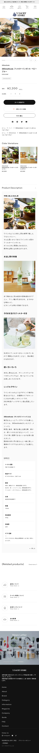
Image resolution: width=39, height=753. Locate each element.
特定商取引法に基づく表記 (9, 740)
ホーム (4, 128)
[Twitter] (22, 122)
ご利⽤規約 (21, 661)
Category (6, 700)
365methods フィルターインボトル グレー (10, 168)
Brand (4, 696)
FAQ (3, 722)
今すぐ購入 (19, 116)
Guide (4, 717)
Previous (31, 60)
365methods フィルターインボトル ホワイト (28, 168)
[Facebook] (12, 122)
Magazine (6, 709)
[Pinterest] (17, 122)
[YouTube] (13, 736)
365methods (6, 65)
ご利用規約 (5, 743)
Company (6, 713)
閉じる (33, 548)
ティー (10, 128)
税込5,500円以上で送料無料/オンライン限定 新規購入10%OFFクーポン (19, 2)
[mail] (26, 122)
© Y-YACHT (8, 746)
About (4, 691)
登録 (32, 642)
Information (6, 704)
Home (4, 687)
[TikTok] (16, 736)
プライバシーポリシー (9, 661)
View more (32, 564)
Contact (5, 726)
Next (35, 60)
